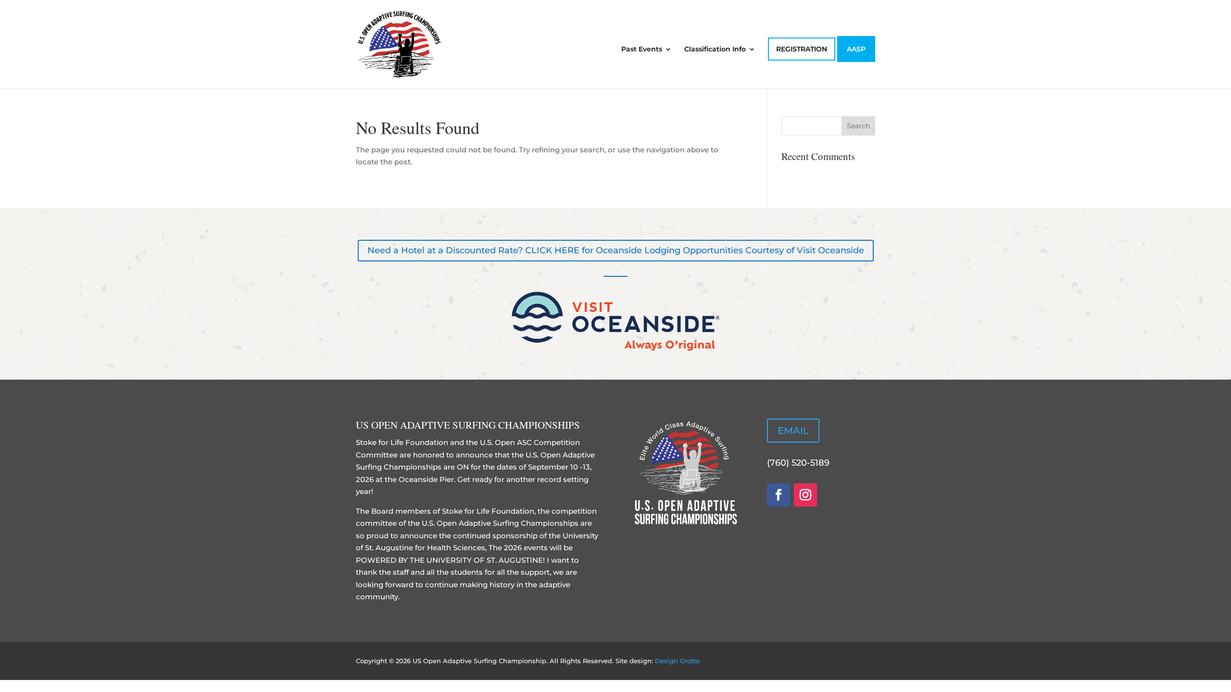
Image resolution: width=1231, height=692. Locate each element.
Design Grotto (677, 661)
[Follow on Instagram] (805, 495)
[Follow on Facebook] (778, 495)
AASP (856, 49)
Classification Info (715, 49)
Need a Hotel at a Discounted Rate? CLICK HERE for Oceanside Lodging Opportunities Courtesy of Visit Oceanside (615, 250)
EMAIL (793, 430)
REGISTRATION (801, 49)
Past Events (641, 49)
